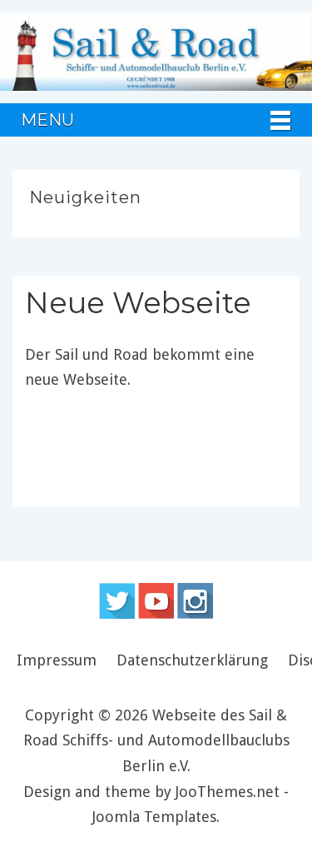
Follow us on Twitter (117, 601)
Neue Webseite (138, 303)
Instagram (195, 601)
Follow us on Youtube (156, 601)
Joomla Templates (154, 816)
